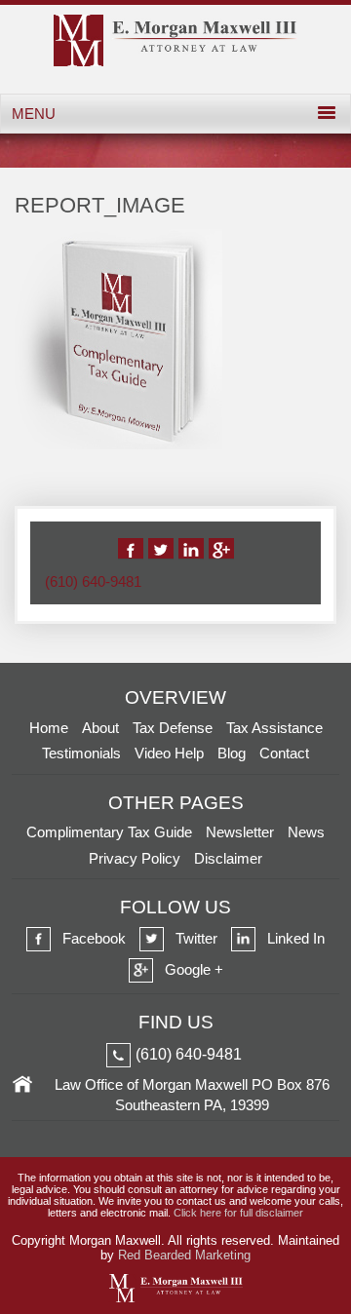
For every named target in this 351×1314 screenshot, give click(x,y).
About (100, 727)
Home (48, 727)
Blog (231, 753)
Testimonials (81, 753)
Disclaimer (228, 858)
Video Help (169, 753)
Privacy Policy (134, 858)
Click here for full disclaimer (238, 1212)
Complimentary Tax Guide (109, 832)
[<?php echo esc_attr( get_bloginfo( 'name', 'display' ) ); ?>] (175, 61)
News (306, 832)
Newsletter (240, 832)
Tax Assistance (274, 727)
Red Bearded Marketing (184, 1255)
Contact (284, 753)
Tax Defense (173, 727)
